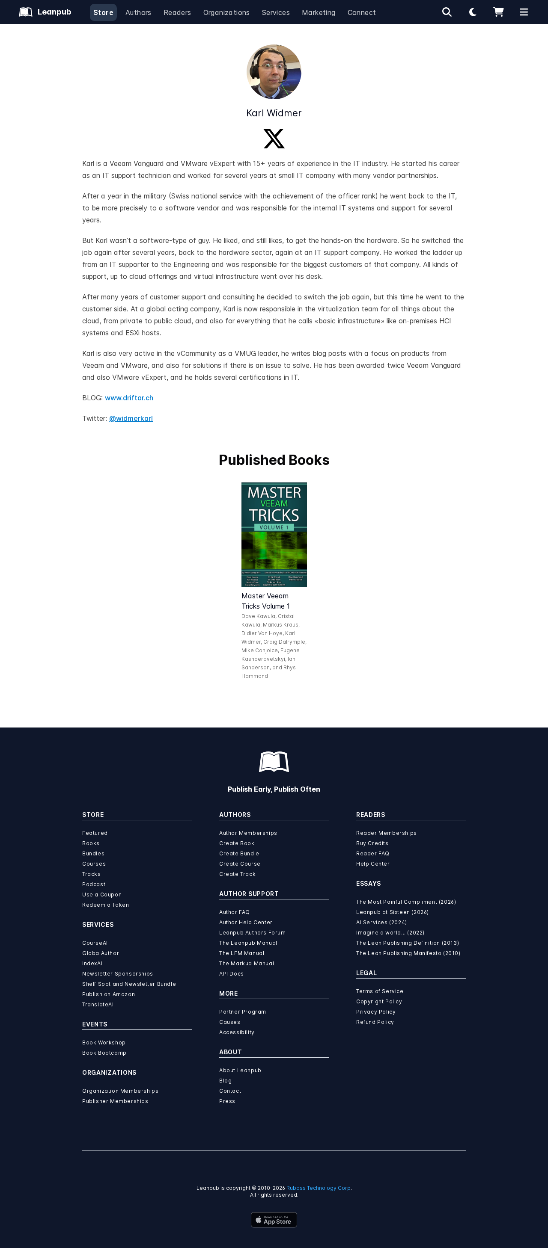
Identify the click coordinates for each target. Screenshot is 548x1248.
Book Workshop (104, 1042)
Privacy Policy (376, 1011)
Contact (230, 1091)
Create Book (237, 843)
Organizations (226, 12)
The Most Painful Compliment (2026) (406, 902)
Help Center (373, 864)
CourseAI (95, 943)
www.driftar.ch (129, 397)
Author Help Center (246, 922)
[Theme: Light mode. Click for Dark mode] (472, 12)
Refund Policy (375, 1022)
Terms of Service (380, 991)
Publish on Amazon (108, 994)
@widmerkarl (131, 418)
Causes (230, 1022)
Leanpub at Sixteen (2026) (392, 912)
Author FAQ (234, 912)
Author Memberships (248, 833)
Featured (95, 833)
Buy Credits (372, 843)
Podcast (93, 884)
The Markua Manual (246, 963)
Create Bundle (239, 853)
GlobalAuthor (100, 953)
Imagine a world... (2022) (390, 932)
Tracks (91, 874)
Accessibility (237, 1032)
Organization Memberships (120, 1091)
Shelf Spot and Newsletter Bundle (129, 984)
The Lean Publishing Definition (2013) (407, 943)
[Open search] (447, 12)
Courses (94, 864)
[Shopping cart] (498, 12)
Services (276, 12)
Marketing (319, 12)
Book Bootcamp (104, 1053)
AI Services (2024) (381, 922)
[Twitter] (274, 139)
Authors (138, 12)
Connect (362, 12)
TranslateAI (98, 1004)
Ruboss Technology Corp (318, 1188)
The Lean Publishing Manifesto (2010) (408, 953)
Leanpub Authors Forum (252, 932)
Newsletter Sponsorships (117, 973)
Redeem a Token (105, 905)
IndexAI (92, 963)
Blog (225, 1080)
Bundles (93, 853)
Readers (177, 12)
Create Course (240, 864)
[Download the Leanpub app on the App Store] (274, 1219)
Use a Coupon (102, 894)
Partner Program (242, 1011)
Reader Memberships (386, 833)
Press (227, 1101)
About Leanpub (240, 1070)
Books (91, 843)
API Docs (231, 973)
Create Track (237, 874)
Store (103, 12)
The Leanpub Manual (248, 943)
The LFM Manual (241, 953)
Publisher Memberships (115, 1101)
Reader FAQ (373, 853)
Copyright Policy (379, 1001)
